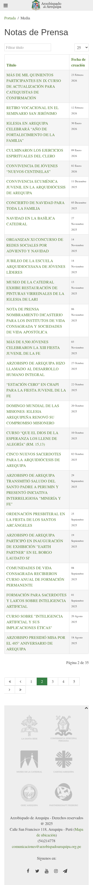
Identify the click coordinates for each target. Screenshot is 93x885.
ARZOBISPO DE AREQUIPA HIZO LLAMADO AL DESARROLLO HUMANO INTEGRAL (35, 368)
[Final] (20, 690)
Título (11, 65)
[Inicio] (9, 681)
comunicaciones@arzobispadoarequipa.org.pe (46, 846)
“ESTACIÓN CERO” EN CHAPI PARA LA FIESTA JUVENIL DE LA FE (36, 390)
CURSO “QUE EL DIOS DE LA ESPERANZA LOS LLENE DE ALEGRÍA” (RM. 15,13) (32, 438)
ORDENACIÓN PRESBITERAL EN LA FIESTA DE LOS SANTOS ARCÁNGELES (35, 519)
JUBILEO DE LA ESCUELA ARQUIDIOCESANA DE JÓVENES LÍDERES (35, 266)
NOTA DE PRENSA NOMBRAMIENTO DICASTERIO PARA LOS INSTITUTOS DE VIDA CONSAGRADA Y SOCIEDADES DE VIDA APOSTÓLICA (35, 320)
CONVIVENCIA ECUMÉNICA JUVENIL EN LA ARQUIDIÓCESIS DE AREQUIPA (36, 187)
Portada (10, 17)
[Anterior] (20, 681)
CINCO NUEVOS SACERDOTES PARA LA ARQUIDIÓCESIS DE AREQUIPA (33, 459)
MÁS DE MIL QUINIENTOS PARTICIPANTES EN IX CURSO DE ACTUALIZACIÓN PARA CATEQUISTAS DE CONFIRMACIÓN (33, 86)
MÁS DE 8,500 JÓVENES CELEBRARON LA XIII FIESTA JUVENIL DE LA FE (33, 347)
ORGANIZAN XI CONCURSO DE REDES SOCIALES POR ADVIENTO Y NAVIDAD (34, 245)
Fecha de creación (78, 62)
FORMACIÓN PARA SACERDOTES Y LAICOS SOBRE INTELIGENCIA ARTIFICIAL (36, 600)
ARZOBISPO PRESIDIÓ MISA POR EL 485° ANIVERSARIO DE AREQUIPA (35, 643)
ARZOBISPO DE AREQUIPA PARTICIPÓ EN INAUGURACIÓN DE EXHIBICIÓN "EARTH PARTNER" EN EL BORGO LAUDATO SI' (34, 546)
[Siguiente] (9, 690)
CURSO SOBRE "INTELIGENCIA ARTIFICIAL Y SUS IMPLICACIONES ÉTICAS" (34, 622)
